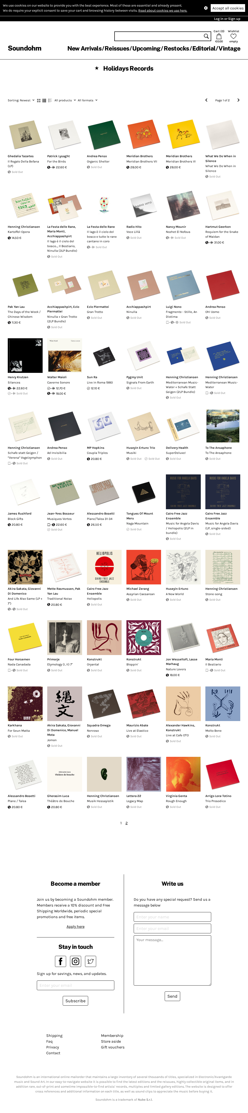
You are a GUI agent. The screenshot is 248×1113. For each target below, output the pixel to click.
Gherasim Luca (58, 796)
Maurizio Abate (137, 725)
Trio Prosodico (215, 801)
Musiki (131, 453)
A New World (175, 594)
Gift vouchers (112, 1047)
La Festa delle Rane (61, 226)
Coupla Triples (97, 453)
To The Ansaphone (218, 448)
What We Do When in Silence (220, 168)
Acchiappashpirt (59, 236)
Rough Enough (176, 801)
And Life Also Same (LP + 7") (25, 601)
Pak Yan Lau (16, 307)
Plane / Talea (17, 801)
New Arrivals (84, 48)
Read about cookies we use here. (162, 10)
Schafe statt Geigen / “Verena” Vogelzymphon (25, 455)
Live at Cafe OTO (177, 735)
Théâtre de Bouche (60, 801)
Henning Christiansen (24, 226)
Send (172, 996)
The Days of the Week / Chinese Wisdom (24, 314)
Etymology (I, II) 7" (60, 664)
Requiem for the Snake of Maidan (221, 234)
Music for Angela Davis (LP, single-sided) (221, 526)
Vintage (229, 48)
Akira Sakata (17, 588)
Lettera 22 (133, 796)
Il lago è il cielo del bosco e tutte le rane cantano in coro (102, 236)
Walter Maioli (57, 377)
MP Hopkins (95, 448)
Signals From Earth (140, 382)
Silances (14, 382)
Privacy (52, 1047)
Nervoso (93, 730)
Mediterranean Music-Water (221, 385)
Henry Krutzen (18, 377)
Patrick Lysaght (58, 156)
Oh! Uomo (212, 312)
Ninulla (131, 312)
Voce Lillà (133, 232)
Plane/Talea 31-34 (99, 519)
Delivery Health (177, 448)
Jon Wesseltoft (177, 659)
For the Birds (56, 161)
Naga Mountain (137, 523)
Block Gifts (15, 519)
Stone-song (213, 594)
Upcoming (146, 48)
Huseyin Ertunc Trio (140, 448)
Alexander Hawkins (180, 725)
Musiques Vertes (59, 519)
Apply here (76, 926)
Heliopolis (94, 598)
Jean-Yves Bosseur (60, 513)
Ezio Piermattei (98, 307)
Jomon (52, 740)
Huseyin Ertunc (177, 588)
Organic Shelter (98, 161)
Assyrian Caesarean (140, 594)
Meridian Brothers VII (141, 161)
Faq (49, 1041)
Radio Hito (133, 226)
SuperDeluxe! (176, 453)
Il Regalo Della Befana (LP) (23, 164)
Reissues (117, 48)
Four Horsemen (19, 659)
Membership (112, 1035)
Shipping (54, 1035)
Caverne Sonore (58, 382)
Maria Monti (56, 231)
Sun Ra (92, 377)
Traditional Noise (59, 598)
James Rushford (19, 513)
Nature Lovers (176, 669)
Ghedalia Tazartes (21, 156)
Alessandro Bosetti (101, 513)
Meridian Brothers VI (181, 161)
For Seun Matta (19, 730)
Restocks (176, 48)
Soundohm (24, 48)
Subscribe (75, 1000)
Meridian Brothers (139, 156)
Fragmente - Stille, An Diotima (181, 314)
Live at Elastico (137, 730)
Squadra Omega (98, 725)
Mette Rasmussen (60, 588)
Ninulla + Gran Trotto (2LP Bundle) (62, 319)
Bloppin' (132, 664)
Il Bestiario (213, 664)
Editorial (203, 48)
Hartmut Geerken (218, 226)
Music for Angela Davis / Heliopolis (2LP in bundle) (182, 528)
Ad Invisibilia (56, 453)
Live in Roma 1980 (100, 382)
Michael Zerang (137, 588)
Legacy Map (134, 801)
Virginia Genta (176, 796)
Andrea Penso (97, 156)
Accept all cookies (228, 8)
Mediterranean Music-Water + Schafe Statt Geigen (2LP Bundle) (182, 387)
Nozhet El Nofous (178, 232)
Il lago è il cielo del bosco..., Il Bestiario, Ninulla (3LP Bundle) (62, 245)
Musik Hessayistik (100, 801)
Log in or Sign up (227, 19)
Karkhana (15, 725)
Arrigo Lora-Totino (218, 796)
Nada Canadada (19, 664)
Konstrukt (94, 659)
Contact (53, 1053)
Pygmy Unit (134, 377)
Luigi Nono (173, 307)
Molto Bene (213, 730)
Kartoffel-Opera (19, 232)
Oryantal (93, 664)
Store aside (111, 1041)
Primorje (53, 659)
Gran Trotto (95, 312)
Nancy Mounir (176, 226)
